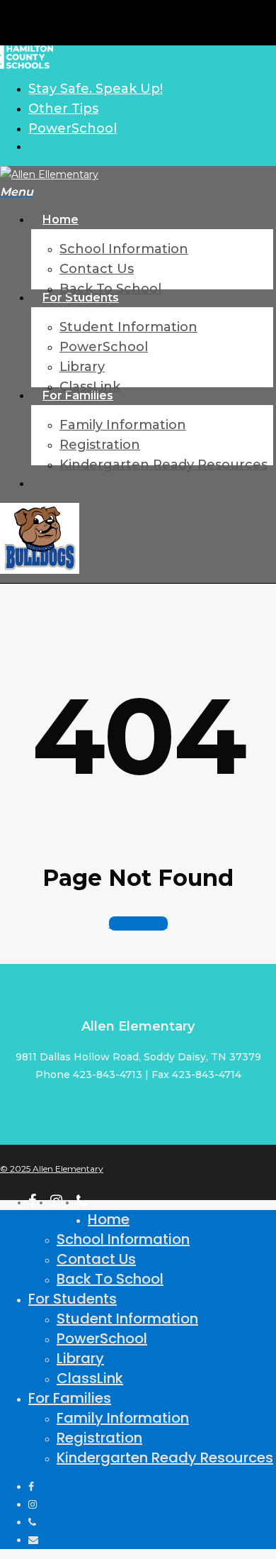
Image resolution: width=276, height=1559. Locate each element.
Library (80, 1358)
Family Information (123, 1418)
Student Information (127, 1318)
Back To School (110, 1279)
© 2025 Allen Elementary (51, 1168)
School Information (123, 1239)
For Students (72, 1299)
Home (109, 1219)
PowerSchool (102, 1338)
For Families (69, 1398)
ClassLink (90, 1378)
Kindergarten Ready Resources (165, 1458)
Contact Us (96, 1259)
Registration (99, 1438)
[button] (16, 192)
